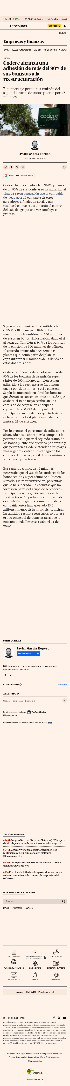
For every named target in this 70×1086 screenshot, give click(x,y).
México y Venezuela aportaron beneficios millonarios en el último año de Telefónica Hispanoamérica (30, 853)
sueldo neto (56, 957)
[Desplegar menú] (5, 26)
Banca (7, 50)
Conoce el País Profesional (35, 992)
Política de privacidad (18, 1057)
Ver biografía (24, 653)
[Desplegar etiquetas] (64, 700)
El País (63, 33)
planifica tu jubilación (14, 968)
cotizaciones (14, 979)
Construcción (50, 50)
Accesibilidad (33, 1057)
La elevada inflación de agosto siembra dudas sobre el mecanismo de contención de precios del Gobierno (32, 875)
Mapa (42, 1057)
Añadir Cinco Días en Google (21, 175)
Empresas (18, 701)
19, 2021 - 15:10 (35, 159)
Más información (10, 715)
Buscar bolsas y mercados (19, 892)
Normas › (62, 684)
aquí (50, 722)
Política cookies (32, 1054)
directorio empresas (56, 968)
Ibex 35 (8, 19)
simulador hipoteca (34, 957)
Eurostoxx (17, 908)
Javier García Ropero (35, 154)
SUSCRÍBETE (54, 26)
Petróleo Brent (53, 19)
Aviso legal (20, 1054)
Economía (30, 701)
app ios (35, 979)
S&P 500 (29, 19)
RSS (48, 1057)
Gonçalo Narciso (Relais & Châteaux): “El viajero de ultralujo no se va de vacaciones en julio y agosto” (34, 842)
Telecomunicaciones (21, 50)
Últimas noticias (13, 834)
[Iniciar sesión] (64, 25)
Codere (6, 701)
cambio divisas (35, 968)
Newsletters (55, 1057)
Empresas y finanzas (23, 41)
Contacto (11, 1054)
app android (56, 979)
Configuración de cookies (51, 1054)
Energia (37, 50)
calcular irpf (14, 957)
